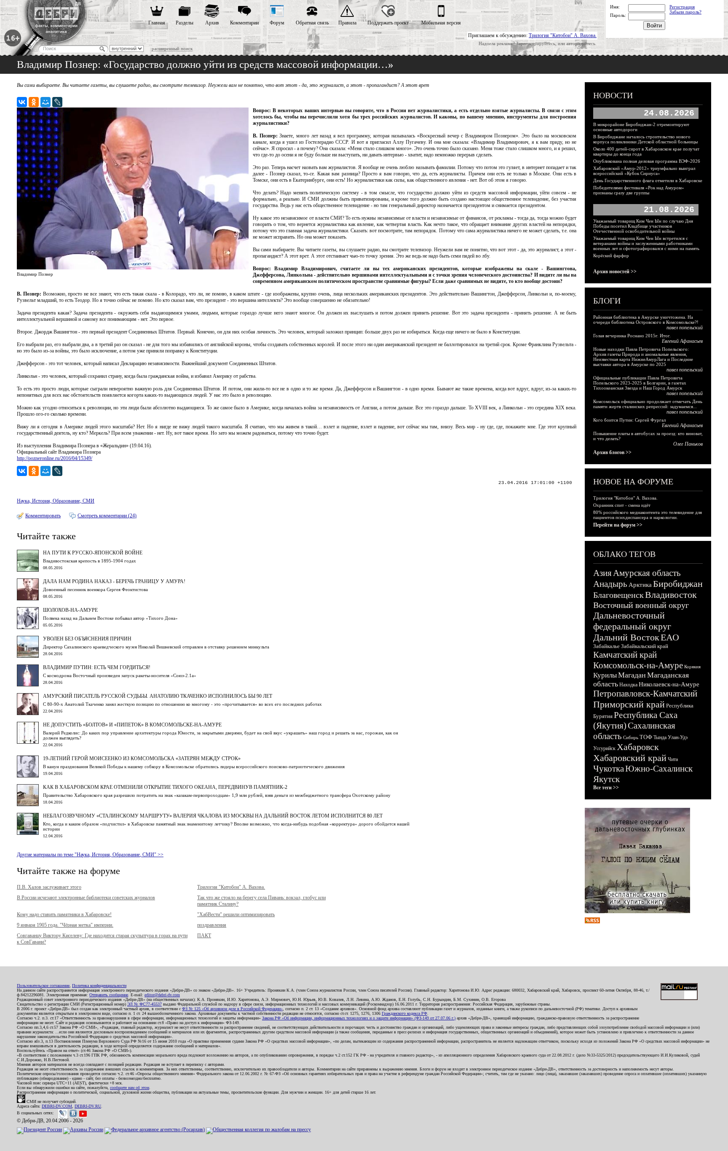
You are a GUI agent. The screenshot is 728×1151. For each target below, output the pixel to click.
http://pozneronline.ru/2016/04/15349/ (54, 458)
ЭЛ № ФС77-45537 (144, 1004)
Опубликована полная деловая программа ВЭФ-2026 (646, 161)
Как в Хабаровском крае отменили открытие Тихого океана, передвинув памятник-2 (165, 787)
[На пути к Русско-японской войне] (28, 570)
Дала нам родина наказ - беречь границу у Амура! (114, 581)
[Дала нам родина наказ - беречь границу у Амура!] (28, 599)
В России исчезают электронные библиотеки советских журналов (86, 898)
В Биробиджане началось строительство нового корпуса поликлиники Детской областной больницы (645, 139)
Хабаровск (638, 747)
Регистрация (682, 6)
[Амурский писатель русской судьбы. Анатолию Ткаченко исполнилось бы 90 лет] (28, 713)
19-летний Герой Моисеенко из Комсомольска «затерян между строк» (142, 758)
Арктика (640, 584)
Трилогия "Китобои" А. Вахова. (563, 35)
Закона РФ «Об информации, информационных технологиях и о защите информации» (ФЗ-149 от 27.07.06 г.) (358, 1018)
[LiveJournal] (57, 102)
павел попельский (684, 328)
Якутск (606, 779)
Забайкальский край (644, 646)
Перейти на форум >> (617, 525)
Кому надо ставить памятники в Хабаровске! (64, 914)
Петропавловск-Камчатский (645, 693)
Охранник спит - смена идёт (621, 505)
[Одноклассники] (34, 102)
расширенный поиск (172, 48)
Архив (212, 23)
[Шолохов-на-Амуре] (28, 627)
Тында (659, 737)
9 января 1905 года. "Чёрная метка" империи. (65, 925)
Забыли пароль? (685, 11)
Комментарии (244, 23)
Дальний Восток (626, 637)
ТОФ (646, 737)
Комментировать (43, 516)
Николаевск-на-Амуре (669, 684)
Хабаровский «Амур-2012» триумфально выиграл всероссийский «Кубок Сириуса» (644, 171)
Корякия (692, 666)
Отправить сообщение (108, 994)
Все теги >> (606, 788)
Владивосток (671, 594)
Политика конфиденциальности (99, 985)
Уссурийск (604, 748)
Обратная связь (312, 23)
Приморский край (629, 704)
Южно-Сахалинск (659, 769)
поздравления (211, 925)
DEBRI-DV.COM (57, 1106)
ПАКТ (204, 936)
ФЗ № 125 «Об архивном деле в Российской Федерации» (232, 1008)
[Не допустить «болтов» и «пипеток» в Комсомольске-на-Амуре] (28, 742)
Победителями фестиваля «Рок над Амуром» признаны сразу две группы (638, 190)
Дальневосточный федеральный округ (632, 621)
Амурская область (647, 573)
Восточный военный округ (641, 605)
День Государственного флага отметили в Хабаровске (647, 180)
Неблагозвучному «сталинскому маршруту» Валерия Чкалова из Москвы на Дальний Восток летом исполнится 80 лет (213, 816)
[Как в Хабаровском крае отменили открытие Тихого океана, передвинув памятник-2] (28, 804)
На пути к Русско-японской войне (92, 553)
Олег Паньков (688, 444)
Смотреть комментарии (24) (107, 516)
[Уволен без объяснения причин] (28, 656)
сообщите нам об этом (129, 1087)
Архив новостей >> (615, 271)
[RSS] (592, 922)
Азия (602, 573)
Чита (673, 759)
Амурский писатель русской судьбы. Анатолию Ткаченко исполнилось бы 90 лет (157, 696)
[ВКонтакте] (22, 102)
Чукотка (608, 769)
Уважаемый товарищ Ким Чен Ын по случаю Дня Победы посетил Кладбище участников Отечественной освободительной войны (643, 226)
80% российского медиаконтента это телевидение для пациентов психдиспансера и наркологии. (647, 515)
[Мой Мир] (45, 102)
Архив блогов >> (612, 452)
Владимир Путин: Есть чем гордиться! (96, 667)
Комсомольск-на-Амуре (638, 665)
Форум (277, 23)
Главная (156, 23)
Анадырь (610, 584)
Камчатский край (625, 655)
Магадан (632, 675)
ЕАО (670, 637)
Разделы (184, 23)
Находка (628, 685)
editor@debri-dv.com (162, 994)
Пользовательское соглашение (43, 985)
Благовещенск (618, 595)
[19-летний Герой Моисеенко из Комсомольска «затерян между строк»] (28, 776)
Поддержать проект (388, 23)
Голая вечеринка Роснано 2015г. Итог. (632, 335)
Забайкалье (606, 646)
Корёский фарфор (611, 255)
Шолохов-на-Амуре (70, 610)
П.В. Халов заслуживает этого (49, 887)
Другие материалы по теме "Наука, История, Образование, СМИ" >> (90, 855)
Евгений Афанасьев (682, 341)
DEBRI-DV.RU (88, 1106)
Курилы (605, 675)
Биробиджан (678, 583)
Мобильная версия (441, 23)
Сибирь (630, 737)
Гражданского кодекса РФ (404, 1013)
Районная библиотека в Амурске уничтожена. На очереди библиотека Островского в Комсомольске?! (646, 320)
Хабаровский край (629, 758)
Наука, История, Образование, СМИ (55, 501)
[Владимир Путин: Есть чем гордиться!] (28, 685)
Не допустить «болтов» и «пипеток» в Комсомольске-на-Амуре (132, 725)
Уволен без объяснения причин (87, 639)
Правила (347, 23)
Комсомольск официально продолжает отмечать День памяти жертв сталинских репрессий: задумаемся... (647, 404)
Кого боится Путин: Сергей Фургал (629, 419)
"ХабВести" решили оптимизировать (236, 914)
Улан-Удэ (678, 737)
